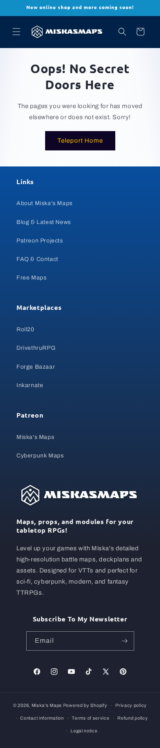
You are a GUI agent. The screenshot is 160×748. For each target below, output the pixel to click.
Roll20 (25, 329)
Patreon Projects (39, 241)
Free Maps (31, 278)
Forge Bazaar (35, 367)
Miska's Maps (35, 437)
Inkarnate (29, 385)
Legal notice (84, 730)
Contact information (42, 718)
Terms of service (90, 718)
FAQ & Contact (37, 259)
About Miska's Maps (44, 203)
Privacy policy (131, 705)
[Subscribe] (125, 641)
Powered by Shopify (85, 705)
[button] (16, 32)
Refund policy (132, 718)
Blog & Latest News (43, 222)
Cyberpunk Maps (40, 455)
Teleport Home (80, 140)
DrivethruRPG (35, 348)
